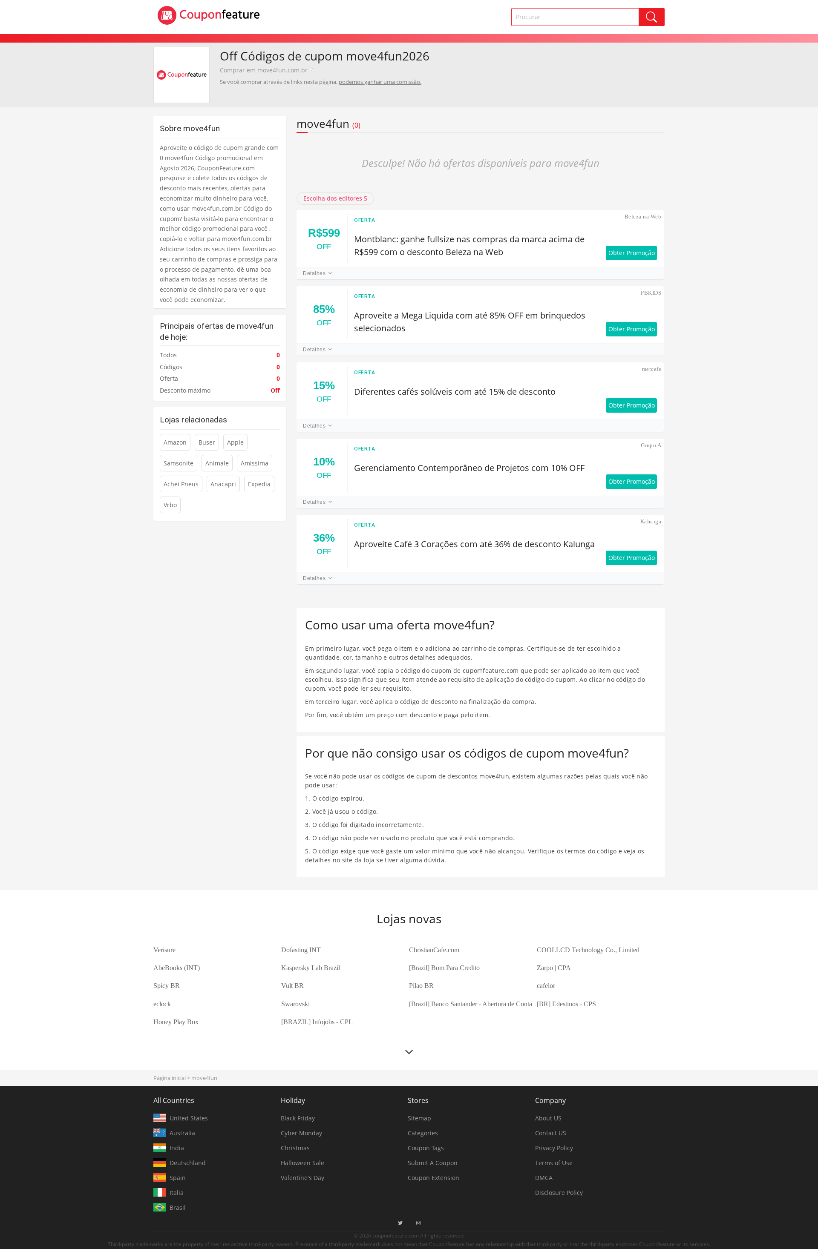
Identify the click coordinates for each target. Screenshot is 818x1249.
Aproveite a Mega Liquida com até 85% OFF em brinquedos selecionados (469, 322)
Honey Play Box (176, 1021)
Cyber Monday (301, 1133)
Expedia (259, 484)
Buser (207, 442)
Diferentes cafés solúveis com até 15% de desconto (455, 391)
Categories (423, 1133)
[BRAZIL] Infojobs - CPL (317, 1021)
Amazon (175, 442)
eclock (162, 1004)
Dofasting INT (301, 949)
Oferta (364, 220)
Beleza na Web (643, 216)
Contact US (550, 1133)
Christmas (295, 1148)
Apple (235, 442)
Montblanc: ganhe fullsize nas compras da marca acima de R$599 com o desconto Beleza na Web (469, 245)
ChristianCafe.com (434, 949)
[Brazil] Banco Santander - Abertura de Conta (470, 1004)
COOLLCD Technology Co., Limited (588, 949)
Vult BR (292, 985)
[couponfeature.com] (208, 15)
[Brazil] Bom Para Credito (444, 967)
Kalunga (650, 521)
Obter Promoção (631, 253)
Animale (217, 463)
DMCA (544, 1178)
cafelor (546, 985)
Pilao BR (421, 985)
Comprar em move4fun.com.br (264, 70)
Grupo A (651, 445)
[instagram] (418, 1223)
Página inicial (169, 1078)
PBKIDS (651, 293)
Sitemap (419, 1118)
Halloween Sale (302, 1163)
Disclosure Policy (559, 1193)
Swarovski (295, 1004)
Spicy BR (166, 985)
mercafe (651, 369)
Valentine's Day (302, 1178)
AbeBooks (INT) (176, 967)
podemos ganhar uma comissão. (380, 82)
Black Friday (298, 1118)
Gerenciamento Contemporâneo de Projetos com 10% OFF (469, 468)
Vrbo (170, 505)
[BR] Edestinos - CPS (566, 1004)
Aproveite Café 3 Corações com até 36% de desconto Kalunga (474, 544)
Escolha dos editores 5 (335, 198)
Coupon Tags (426, 1148)
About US (548, 1118)
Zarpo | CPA (554, 967)
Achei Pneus (181, 484)
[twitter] (400, 1223)
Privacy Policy (554, 1148)
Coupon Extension (433, 1178)
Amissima (254, 463)
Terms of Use (554, 1163)
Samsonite (178, 463)
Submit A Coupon (433, 1163)
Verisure (164, 949)
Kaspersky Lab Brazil (310, 967)
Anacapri (223, 484)
